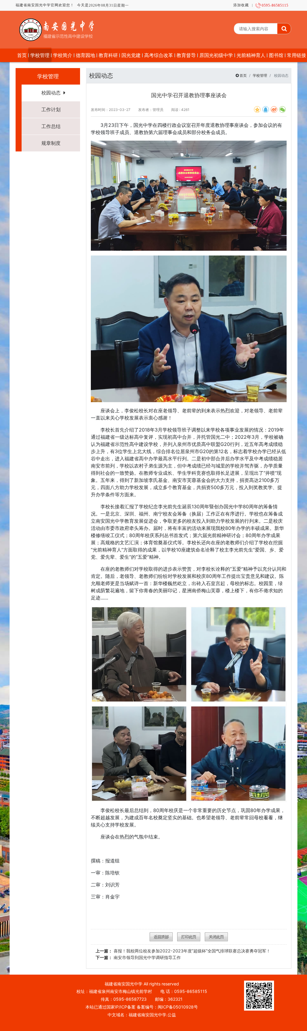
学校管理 (260, 75)
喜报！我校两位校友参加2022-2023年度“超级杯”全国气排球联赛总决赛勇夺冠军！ (183, 950)
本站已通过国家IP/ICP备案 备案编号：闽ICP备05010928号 (141, 1006)
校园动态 (51, 93)
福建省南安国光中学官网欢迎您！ (45, 5)
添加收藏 (241, 5)
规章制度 (51, 143)
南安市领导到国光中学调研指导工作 (138, 957)
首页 (243, 75)
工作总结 (51, 126)
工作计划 (51, 109)
